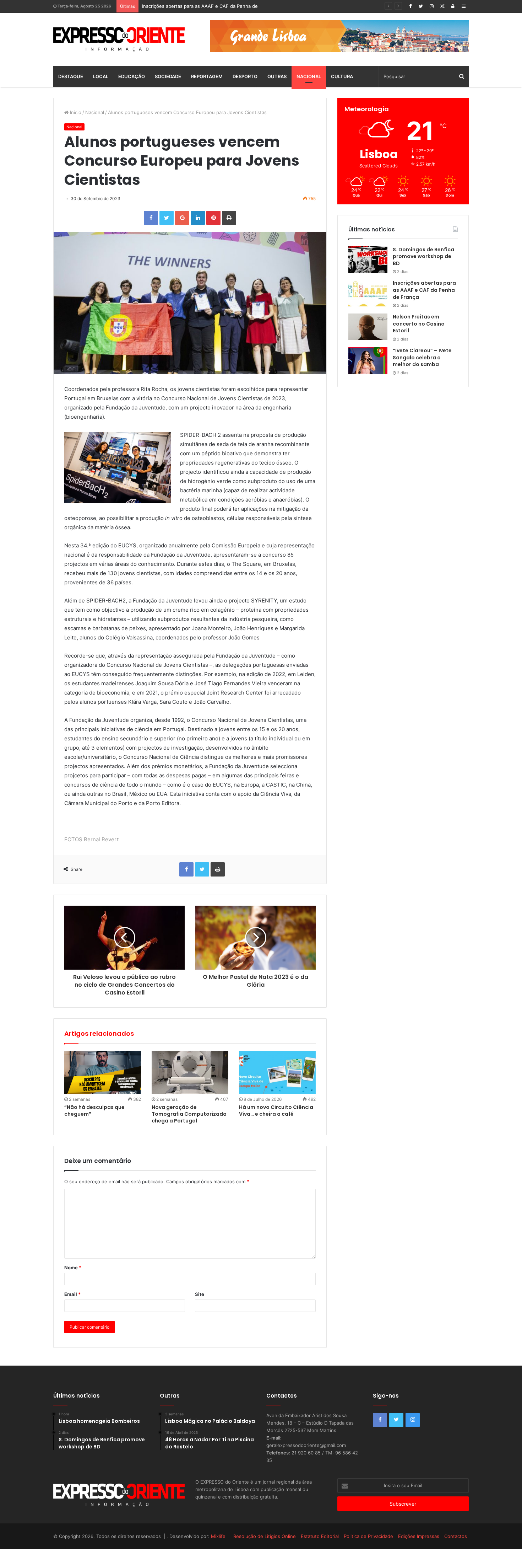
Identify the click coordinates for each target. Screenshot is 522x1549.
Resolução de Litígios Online (264, 1536)
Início (75, 112)
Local (100, 76)
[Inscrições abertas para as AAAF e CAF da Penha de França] (367, 293)
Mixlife (218, 1536)
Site (199, 1294)
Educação (131, 76)
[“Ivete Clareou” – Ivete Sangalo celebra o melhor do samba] (367, 360)
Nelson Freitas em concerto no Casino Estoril (419, 323)
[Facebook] (410, 6)
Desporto (245, 76)
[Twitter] (420, 6)
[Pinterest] (213, 218)
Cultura (342, 76)
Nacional (309, 76)
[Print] (229, 218)
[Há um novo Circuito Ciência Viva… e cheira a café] (277, 1072)
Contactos (455, 1536)
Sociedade (168, 76)
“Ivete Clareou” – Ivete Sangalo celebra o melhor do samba (422, 357)
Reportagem (207, 76)
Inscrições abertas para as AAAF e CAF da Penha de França (208, 6)
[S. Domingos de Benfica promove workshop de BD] (367, 259)
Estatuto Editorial (320, 1536)
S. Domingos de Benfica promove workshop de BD (423, 256)
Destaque (70, 76)
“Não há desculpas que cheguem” (94, 1110)
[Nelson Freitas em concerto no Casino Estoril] (367, 326)
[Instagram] (431, 6)
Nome (72, 1267)
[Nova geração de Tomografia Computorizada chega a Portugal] (190, 1072)
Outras (277, 76)
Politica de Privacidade (368, 1536)
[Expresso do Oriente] (339, 35)
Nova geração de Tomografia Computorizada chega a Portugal (189, 1114)
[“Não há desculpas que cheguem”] (102, 1072)
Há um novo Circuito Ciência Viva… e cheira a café (276, 1110)
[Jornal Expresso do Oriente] (119, 39)
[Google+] (182, 218)
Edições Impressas (418, 1536)
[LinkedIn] (198, 218)
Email (72, 1294)
